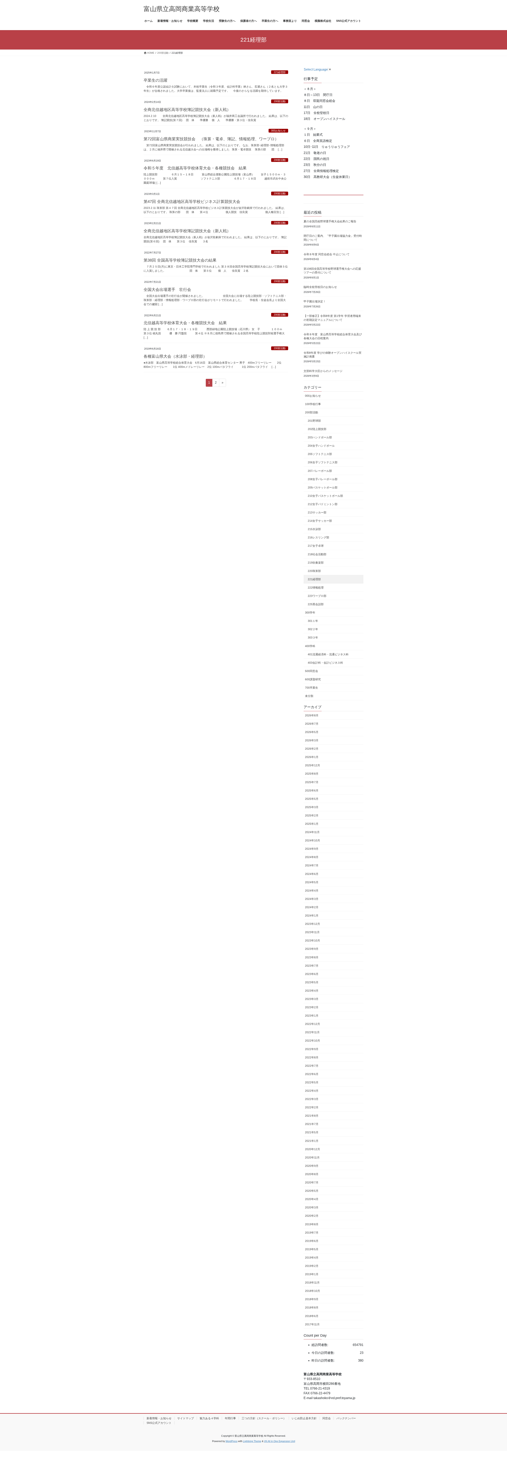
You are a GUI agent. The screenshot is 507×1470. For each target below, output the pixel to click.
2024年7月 (311, 865)
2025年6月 (311, 790)
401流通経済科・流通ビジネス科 (328, 654)
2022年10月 (312, 1040)
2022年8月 (311, 1057)
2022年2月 (311, 1107)
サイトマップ (185, 1418)
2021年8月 (311, 1115)
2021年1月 (311, 1140)
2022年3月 (311, 1099)
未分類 (309, 696)
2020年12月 (312, 1149)
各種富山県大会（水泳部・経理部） (175, 356)
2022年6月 (311, 1074)
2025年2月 (311, 815)
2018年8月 (311, 1307)
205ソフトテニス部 (320, 454)
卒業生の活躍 (155, 80)
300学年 (310, 612)
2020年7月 (311, 1182)
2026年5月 (311, 732)
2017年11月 (312, 1324)
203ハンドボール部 (320, 437)
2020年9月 (311, 1165)
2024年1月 (311, 915)
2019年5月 (311, 1249)
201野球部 (314, 420)
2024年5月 (311, 882)
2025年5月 (311, 798)
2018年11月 (312, 1282)
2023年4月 (311, 990)
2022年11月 (312, 1032)
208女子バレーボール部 (322, 479)
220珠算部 (314, 571)
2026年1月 (311, 757)
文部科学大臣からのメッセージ (323, 371)
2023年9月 (311, 948)
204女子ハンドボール (321, 445)
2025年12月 (312, 765)
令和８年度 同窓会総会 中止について (327, 254)
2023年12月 (312, 923)
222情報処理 (316, 587)
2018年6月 (311, 1316)
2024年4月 (311, 890)
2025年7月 (311, 782)
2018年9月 (311, 1299)
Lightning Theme (252, 1441)
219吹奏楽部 (316, 562)
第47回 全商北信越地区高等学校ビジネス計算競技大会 (192, 201)
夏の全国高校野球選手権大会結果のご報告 (330, 221)
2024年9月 (311, 848)
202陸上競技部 (317, 429)
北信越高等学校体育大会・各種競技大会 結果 (185, 323)
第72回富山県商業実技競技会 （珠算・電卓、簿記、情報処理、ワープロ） (211, 139)
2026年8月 (311, 715)
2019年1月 (311, 1274)
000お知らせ (278, 130)
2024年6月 (311, 874)
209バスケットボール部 (322, 487)
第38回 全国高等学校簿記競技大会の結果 (180, 260)
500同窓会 (311, 671)
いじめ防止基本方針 (304, 1418)
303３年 (313, 637)
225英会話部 (316, 604)
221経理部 (280, 72)
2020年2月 (311, 1215)
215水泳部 (314, 529)
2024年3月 (311, 898)
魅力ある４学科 (209, 1418)
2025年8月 (311, 773)
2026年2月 (311, 748)
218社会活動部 (317, 554)
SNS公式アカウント (159, 1422)
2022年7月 (311, 1065)
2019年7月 (311, 1232)
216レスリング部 (318, 537)
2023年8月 (311, 957)
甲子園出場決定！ (315, 301)
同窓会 (326, 1418)
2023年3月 (311, 999)
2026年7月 (311, 723)
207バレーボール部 (320, 470)
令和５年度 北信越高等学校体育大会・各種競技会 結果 (195, 168)
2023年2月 (311, 1007)
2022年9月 (311, 1049)
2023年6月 (311, 974)
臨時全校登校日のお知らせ (320, 287)
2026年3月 (311, 740)
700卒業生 (311, 687)
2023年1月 (311, 1015)
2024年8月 (311, 857)
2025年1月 (311, 823)
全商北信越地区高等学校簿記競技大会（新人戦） (187, 109)
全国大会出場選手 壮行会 (167, 289)
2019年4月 (311, 1257)
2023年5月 (311, 982)
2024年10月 (312, 840)
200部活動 (280, 101)
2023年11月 (312, 932)
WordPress (231, 1441)
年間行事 (230, 1418)
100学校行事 (313, 404)
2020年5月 (311, 1190)
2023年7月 (311, 965)
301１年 (313, 620)
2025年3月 (311, 807)
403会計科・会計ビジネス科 (325, 662)
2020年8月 (311, 1174)
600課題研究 (313, 679)
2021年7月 (311, 1124)
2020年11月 (312, 1157)
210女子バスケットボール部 (325, 495)
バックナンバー (346, 1418)
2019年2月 (311, 1265)
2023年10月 (312, 940)
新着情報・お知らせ (159, 1418)
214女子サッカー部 (320, 520)
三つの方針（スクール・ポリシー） (264, 1418)
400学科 (310, 646)
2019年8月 (311, 1224)
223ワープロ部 (317, 595)
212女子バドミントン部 (322, 504)
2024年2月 (311, 907)
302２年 (313, 629)
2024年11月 (312, 832)
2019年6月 (311, 1241)
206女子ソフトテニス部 (322, 462)
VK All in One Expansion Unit (279, 1441)
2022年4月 (311, 1090)
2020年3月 (311, 1207)
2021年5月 (311, 1132)
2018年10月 (312, 1290)
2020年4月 (311, 1199)
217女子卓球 (316, 545)
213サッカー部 (317, 512)
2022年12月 (312, 1024)
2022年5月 (311, 1082)
